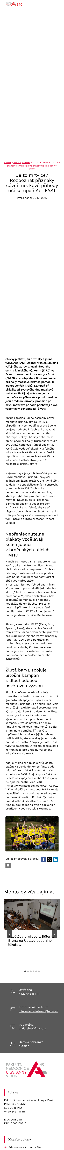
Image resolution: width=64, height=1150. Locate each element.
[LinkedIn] (55, 859)
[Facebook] (43, 859)
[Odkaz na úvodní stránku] (27, 1070)
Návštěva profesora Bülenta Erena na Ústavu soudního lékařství (31, 940)
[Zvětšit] (54, 820)
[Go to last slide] (9, 934)
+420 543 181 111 (29, 993)
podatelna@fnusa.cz (32, 1028)
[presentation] (32, 914)
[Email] (8, 865)
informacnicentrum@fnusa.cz (38, 1011)
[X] (49, 859)
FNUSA (7, 162)
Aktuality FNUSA (21, 162)
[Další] (54, 934)
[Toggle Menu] (56, 4)
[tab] (25, 971)
